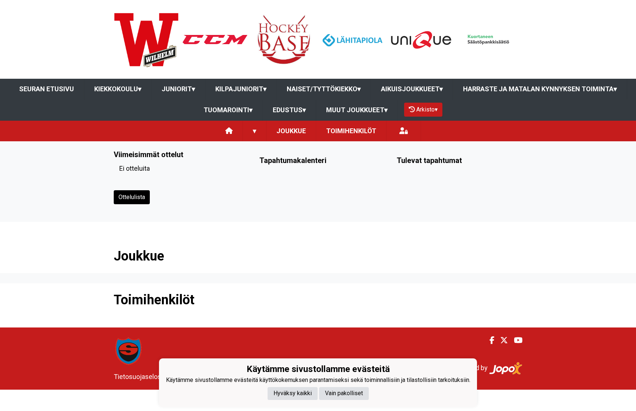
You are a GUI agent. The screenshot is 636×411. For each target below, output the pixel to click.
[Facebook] (489, 340)
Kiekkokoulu (117, 89)
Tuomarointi (228, 110)
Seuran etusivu (46, 89)
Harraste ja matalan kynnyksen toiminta (540, 89)
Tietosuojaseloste (140, 376)
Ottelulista (132, 197)
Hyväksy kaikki (292, 393)
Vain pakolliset (344, 393)
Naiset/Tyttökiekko (324, 89)
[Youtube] (515, 340)
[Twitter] (501, 340)
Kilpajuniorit (240, 89)
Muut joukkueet (357, 110)
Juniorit (178, 89)
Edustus (289, 110)
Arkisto (427, 109)
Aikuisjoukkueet (412, 89)
